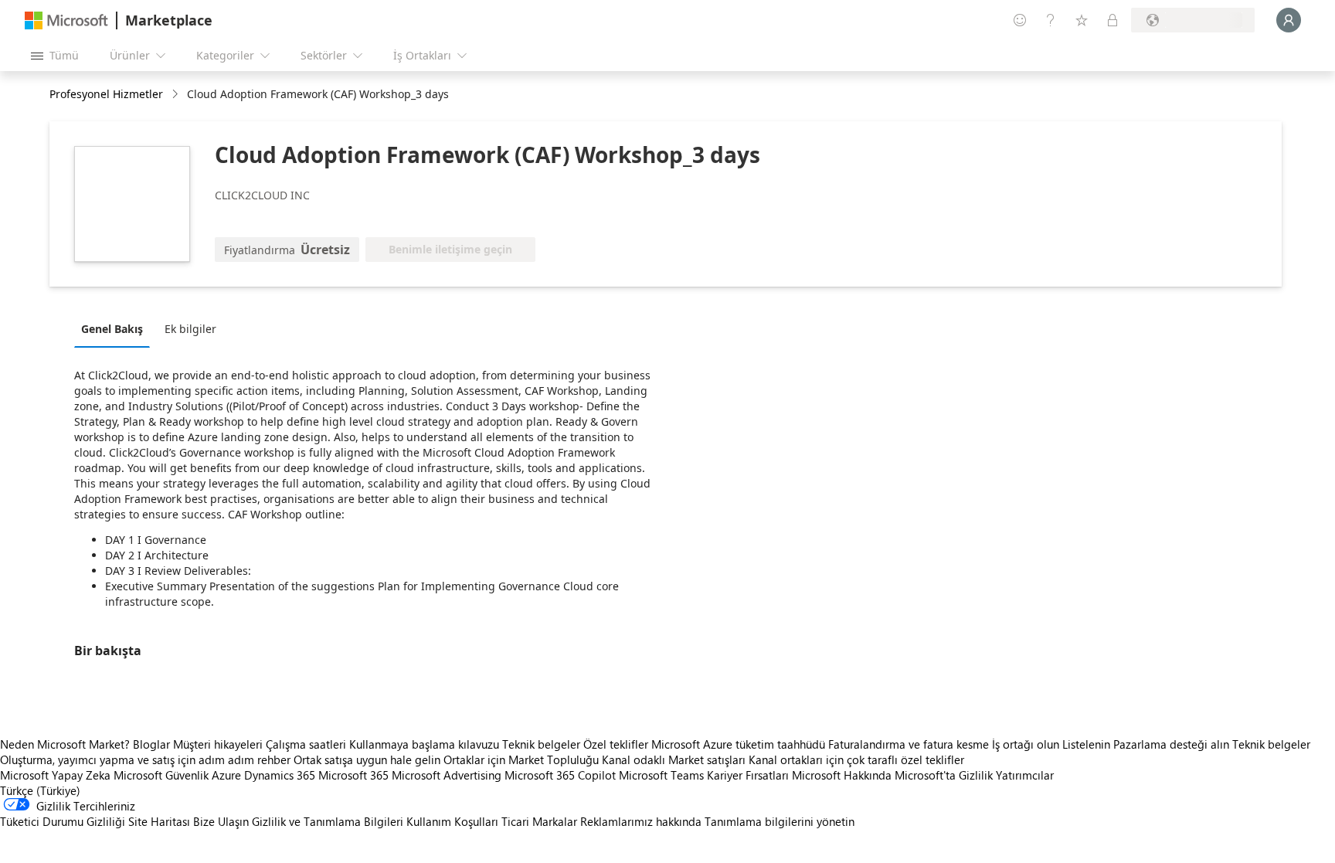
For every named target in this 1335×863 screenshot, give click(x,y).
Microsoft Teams (661, 775)
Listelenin (1086, 744)
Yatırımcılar (1025, 775)
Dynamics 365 (279, 775)
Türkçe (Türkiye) (40, 790)
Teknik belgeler (541, 744)
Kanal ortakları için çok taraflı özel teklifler (856, 759)
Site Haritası (159, 821)
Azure (226, 775)
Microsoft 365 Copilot (560, 775)
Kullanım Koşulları (452, 821)
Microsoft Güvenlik (161, 775)
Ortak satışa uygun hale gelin (367, 759)
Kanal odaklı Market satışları (674, 759)
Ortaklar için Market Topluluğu (521, 759)
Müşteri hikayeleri (218, 744)
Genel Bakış (112, 328)
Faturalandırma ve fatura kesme (908, 744)
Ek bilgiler (190, 328)
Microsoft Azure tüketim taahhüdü (739, 744)
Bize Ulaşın (221, 821)
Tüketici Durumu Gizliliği (62, 821)
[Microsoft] (66, 20)
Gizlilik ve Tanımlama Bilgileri (327, 821)
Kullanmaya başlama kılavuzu (424, 744)
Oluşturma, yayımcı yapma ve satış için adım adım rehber (145, 759)
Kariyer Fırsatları (748, 775)
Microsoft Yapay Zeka (55, 775)
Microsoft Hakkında (842, 775)
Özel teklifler (615, 744)
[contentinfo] (176, 94)
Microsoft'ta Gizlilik (944, 775)
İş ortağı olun (1025, 744)
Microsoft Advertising (446, 775)
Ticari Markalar (539, 821)
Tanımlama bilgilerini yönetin (779, 821)
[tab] (116, 328)
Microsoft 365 (353, 775)
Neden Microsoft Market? (65, 744)
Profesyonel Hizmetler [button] (106, 94)
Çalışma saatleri (306, 744)
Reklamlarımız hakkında (640, 821)
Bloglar (151, 744)
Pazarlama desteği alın (1171, 744)
